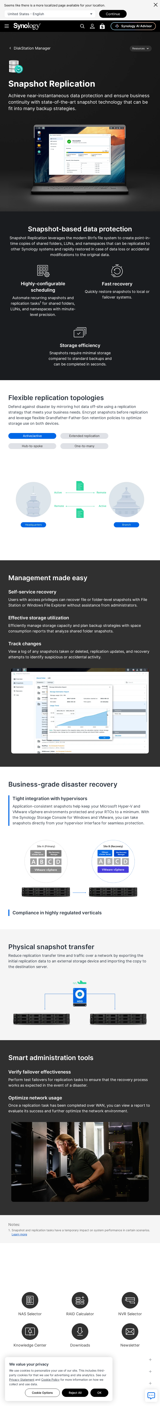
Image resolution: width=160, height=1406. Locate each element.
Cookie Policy (50, 1379)
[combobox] (50, 14)
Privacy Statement (21, 1379)
